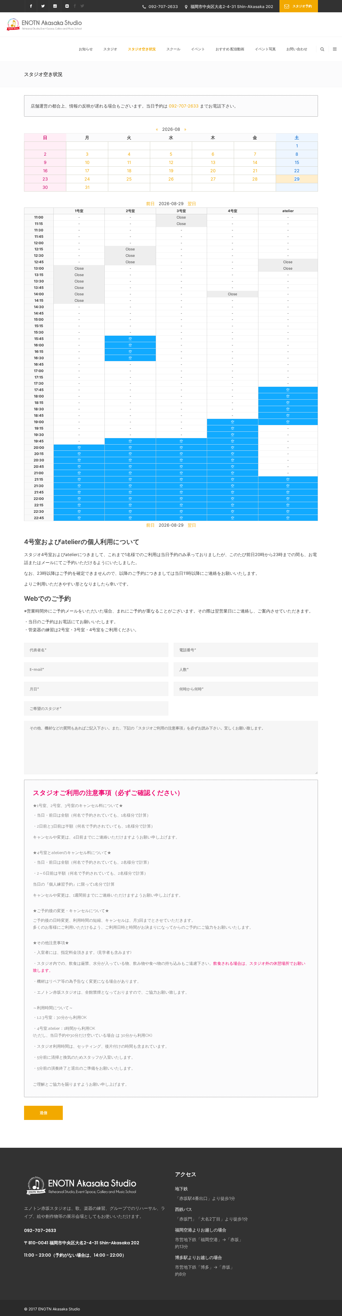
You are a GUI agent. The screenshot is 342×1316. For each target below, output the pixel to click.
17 (87, 170)
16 (45, 170)
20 (213, 170)
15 (297, 162)
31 (87, 187)
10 (87, 162)
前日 (150, 203)
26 (171, 179)
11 (129, 162)
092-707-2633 (184, 106)
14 (255, 162)
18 (129, 170)
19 (171, 170)
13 (213, 162)
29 (297, 179)
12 (171, 162)
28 (255, 179)
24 (87, 179)
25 (129, 179)
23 (45, 179)
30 (45, 187)
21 (255, 170)
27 (213, 179)
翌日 (192, 203)
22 (297, 170)
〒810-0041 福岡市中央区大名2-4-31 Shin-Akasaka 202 (81, 1243)
